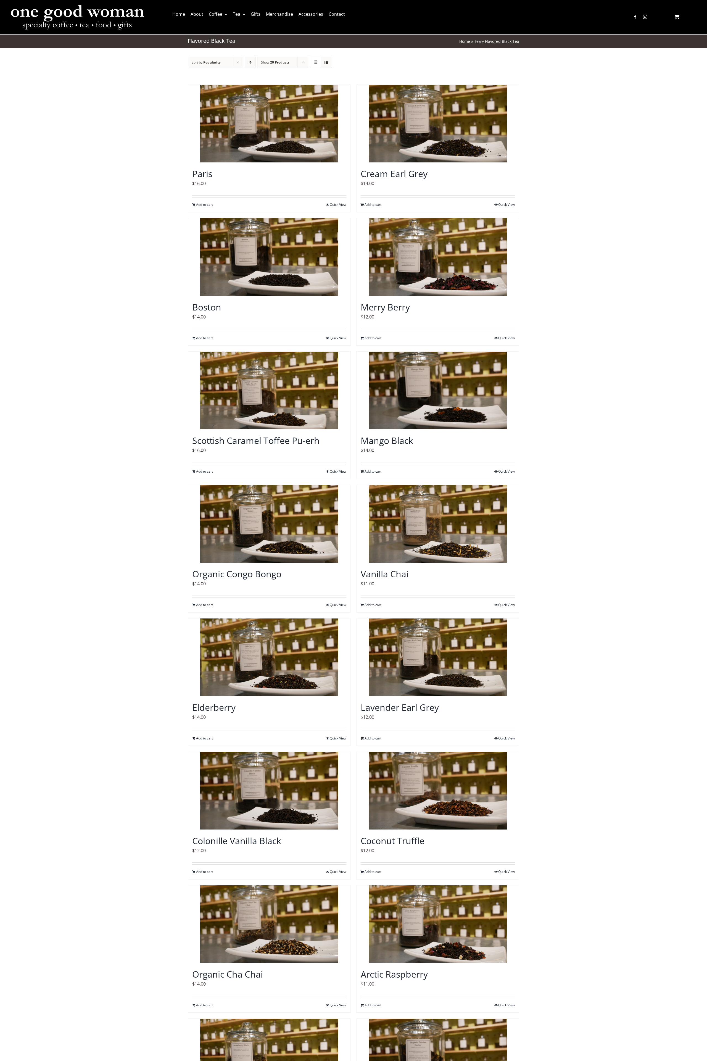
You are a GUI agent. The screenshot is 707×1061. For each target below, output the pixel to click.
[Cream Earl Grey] (438, 123)
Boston (206, 307)
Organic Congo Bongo (236, 574)
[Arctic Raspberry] (438, 924)
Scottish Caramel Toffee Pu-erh (256, 440)
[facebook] (635, 17)
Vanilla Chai (384, 574)
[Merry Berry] (438, 257)
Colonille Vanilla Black (236, 841)
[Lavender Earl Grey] (438, 657)
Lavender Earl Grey (400, 707)
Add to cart (204, 204)
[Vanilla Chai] (438, 524)
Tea (477, 41)
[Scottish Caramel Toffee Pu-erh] (269, 390)
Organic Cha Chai (227, 974)
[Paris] (269, 123)
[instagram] (645, 17)
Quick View (338, 204)
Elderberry (214, 707)
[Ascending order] (250, 62)
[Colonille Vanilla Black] (269, 791)
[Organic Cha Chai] (269, 924)
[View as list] (326, 62)
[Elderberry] (269, 657)
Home (464, 41)
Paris (202, 174)
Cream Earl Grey (394, 174)
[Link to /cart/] (676, 17)
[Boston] (269, 257)
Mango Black (387, 440)
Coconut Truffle (392, 841)
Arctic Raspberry (394, 974)
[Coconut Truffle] (438, 791)
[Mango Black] (438, 390)
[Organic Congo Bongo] (269, 524)
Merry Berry (385, 307)
